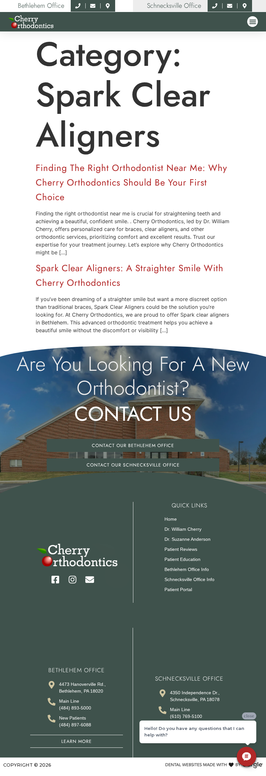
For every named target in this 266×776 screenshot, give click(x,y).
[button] (252, 21)
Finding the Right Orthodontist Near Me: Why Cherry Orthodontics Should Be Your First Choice (131, 182)
